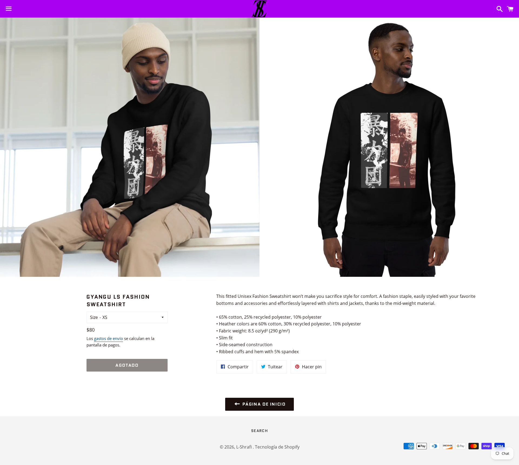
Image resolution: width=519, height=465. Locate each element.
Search (259, 430)
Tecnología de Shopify (277, 447)
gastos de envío (108, 338)
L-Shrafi (244, 447)
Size (94, 317)
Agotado (126, 365)
